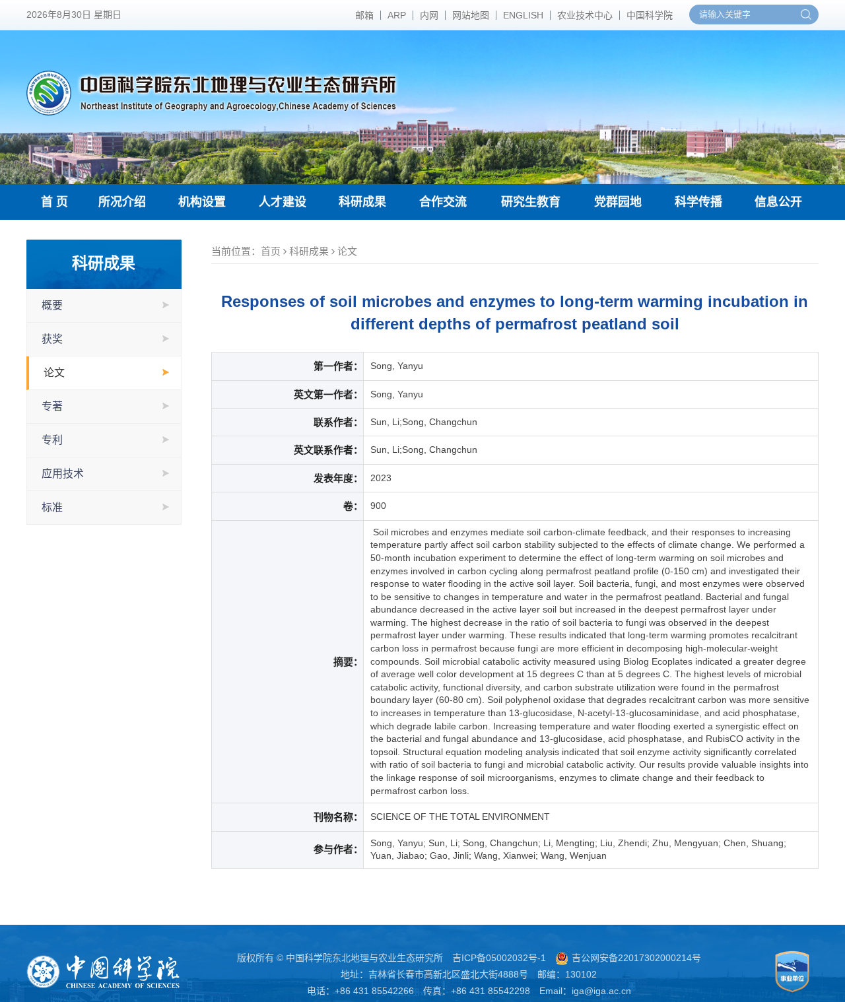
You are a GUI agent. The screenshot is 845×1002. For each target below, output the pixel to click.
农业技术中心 (585, 15)
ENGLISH (523, 15)
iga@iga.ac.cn (601, 990)
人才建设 (282, 202)
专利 (52, 440)
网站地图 (470, 15)
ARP (397, 15)
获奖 (52, 339)
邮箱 (364, 15)
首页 (271, 251)
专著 (52, 406)
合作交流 (443, 202)
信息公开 (778, 202)
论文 (54, 372)
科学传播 (698, 202)
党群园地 (618, 202)
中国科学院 (649, 15)
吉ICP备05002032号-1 (499, 957)
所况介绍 (122, 202)
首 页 (54, 202)
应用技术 (63, 473)
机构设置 (202, 202)
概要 (52, 305)
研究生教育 (530, 202)
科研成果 (362, 202)
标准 (52, 507)
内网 (429, 15)
